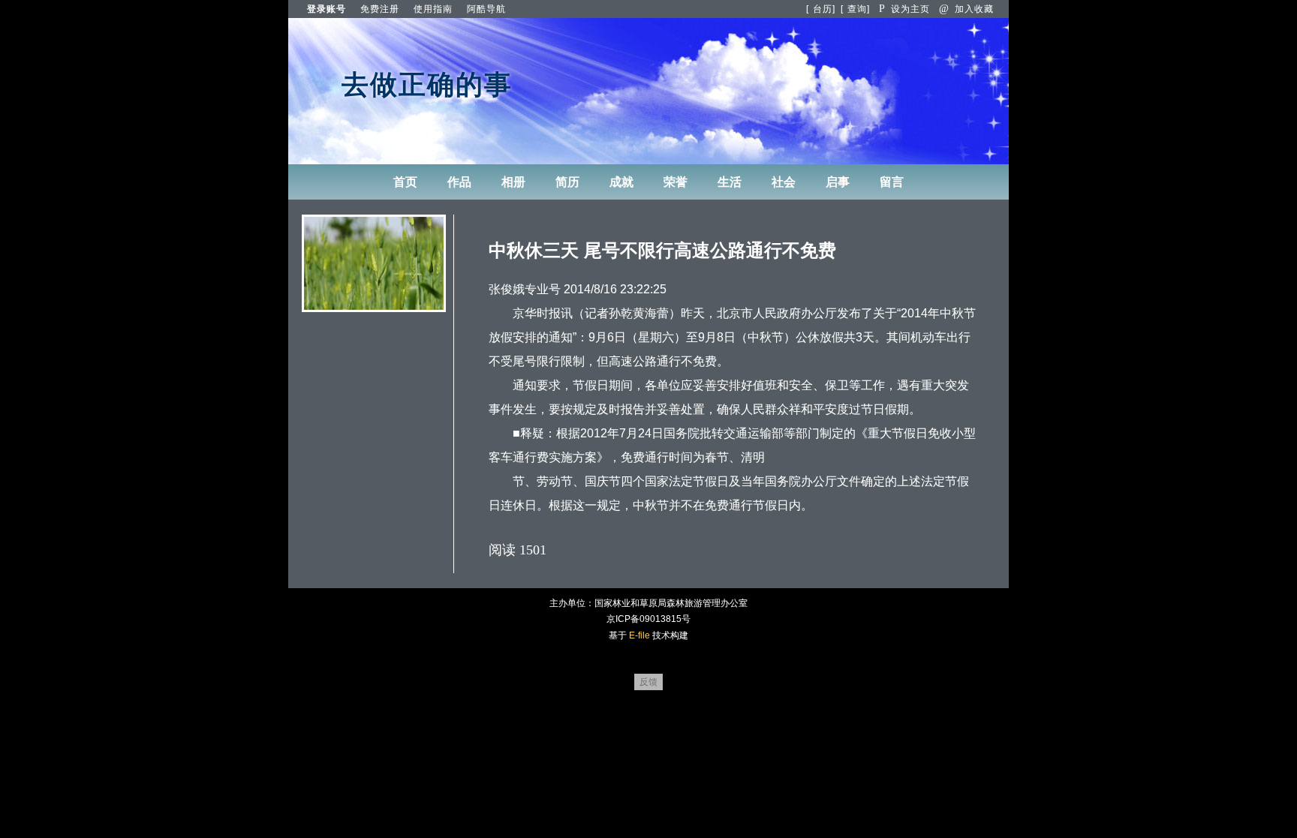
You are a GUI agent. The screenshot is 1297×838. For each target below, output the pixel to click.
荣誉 (676, 182)
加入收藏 (966, 9)
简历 (567, 182)
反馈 (648, 682)
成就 (621, 182)
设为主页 (904, 9)
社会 (784, 182)
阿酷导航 (486, 9)
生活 (730, 182)
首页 (405, 182)
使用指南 (433, 9)
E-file (639, 635)
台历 (822, 9)
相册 (513, 182)
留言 (892, 182)
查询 (857, 9)
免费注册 (379, 9)
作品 (459, 182)
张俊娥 (507, 289)
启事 (838, 182)
